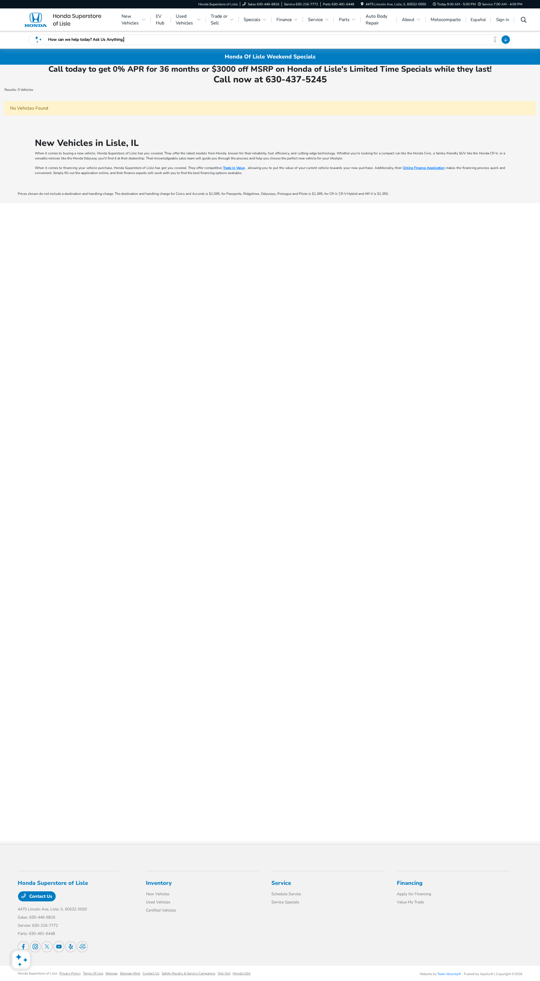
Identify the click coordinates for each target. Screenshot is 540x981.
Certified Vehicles (161, 910)
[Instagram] (35, 946)
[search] (523, 20)
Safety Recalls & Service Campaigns (188, 973)
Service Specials (285, 902)
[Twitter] (47, 946)
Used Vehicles (158, 902)
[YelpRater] (70, 946)
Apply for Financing (414, 894)
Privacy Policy (70, 973)
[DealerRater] (82, 946)
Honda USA (242, 973)
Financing (409, 883)
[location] (362, 4)
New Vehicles (158, 894)
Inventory (159, 883)
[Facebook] (23, 946)
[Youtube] (58, 946)
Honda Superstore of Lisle (37, 973)
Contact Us (40, 896)
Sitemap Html (130, 973)
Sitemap (111, 973)
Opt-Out (224, 973)
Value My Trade (410, 902)
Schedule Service (286, 894)
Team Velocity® (449, 974)
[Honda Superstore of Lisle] (66, 19)
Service (281, 883)
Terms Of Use (93, 973)
